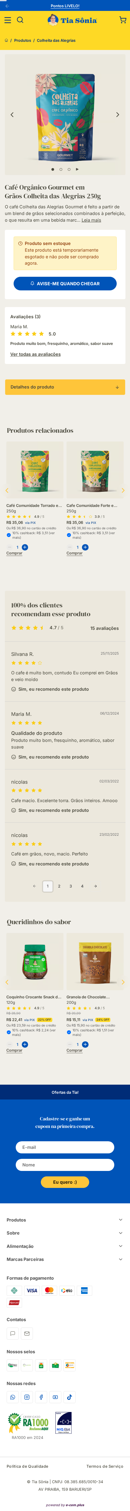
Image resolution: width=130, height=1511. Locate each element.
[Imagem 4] (77, 169)
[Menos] (9, 547)
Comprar (14, 553)
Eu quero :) (65, 1182)
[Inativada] (63, 1423)
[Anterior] (8, 6)
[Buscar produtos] (20, 20)
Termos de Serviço (104, 1466)
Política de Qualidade (27, 1466)
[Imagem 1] (52, 169)
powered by (65, 1505)
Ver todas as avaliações (35, 354)
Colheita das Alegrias (56, 40)
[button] (123, 20)
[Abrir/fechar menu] (8, 20)
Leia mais (91, 220)
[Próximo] (118, 114)
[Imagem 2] (61, 169)
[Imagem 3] (69, 169)
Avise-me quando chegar (68, 283)
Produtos (22, 40)
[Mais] (25, 547)
